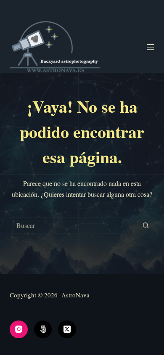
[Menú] (150, 47)
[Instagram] (19, 330)
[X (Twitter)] (67, 330)
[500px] (43, 330)
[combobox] (74, 225)
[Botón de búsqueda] (146, 225)
